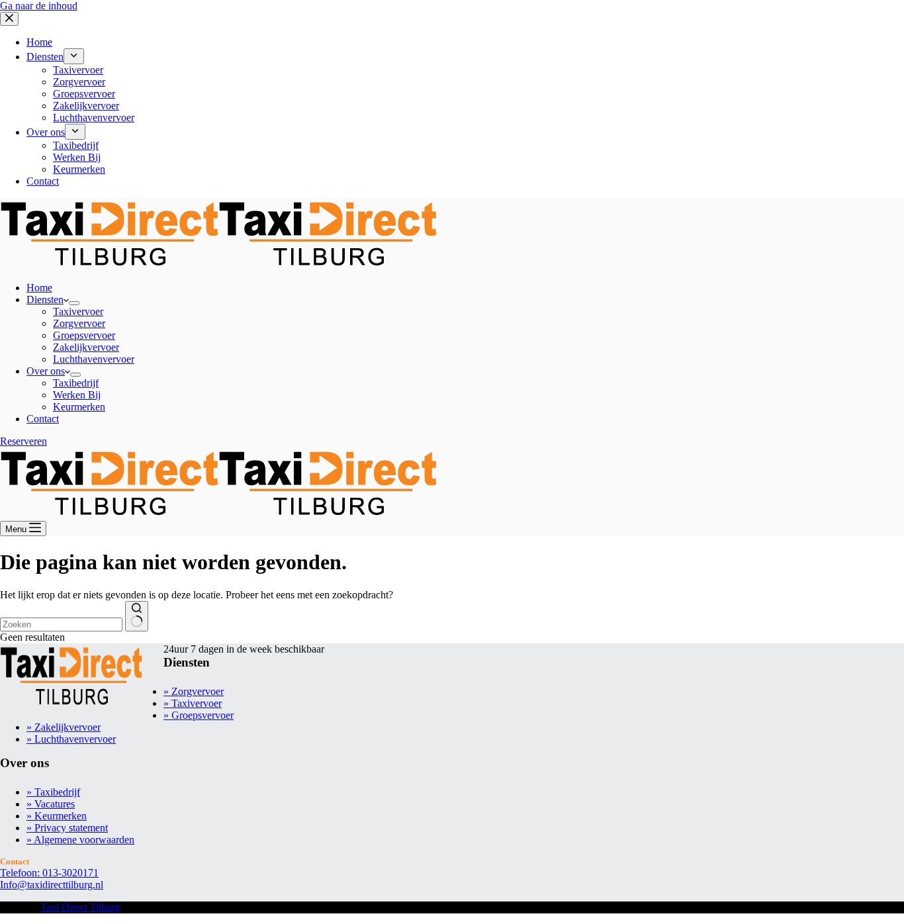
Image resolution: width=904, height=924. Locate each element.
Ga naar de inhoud (38, 5)
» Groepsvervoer (198, 715)
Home (39, 287)
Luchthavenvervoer (93, 359)
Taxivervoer (78, 311)
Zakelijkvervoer (86, 347)
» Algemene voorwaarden (80, 839)
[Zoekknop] (136, 616)
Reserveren (23, 441)
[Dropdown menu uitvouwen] (74, 303)
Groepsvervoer (84, 335)
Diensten (45, 299)
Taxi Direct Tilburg (80, 907)
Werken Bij (77, 394)
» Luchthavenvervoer (71, 739)
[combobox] (61, 624)
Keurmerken (79, 406)
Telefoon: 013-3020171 (49, 872)
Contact (42, 418)
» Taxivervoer (192, 703)
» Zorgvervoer (193, 691)
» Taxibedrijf (53, 792)
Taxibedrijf (76, 383)
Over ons (45, 371)
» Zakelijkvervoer (63, 727)
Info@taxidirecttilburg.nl (51, 884)
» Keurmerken (56, 815)
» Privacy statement (67, 827)
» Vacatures (50, 803)
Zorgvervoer (79, 323)
